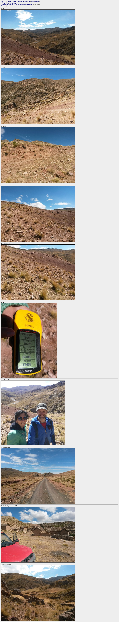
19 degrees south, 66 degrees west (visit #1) (19, 4)
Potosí (14, 3)
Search (14, 1)
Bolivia (9, 3)
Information (26, 1)
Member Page (35, 1)
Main (9, 1)
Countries (19, 1)
